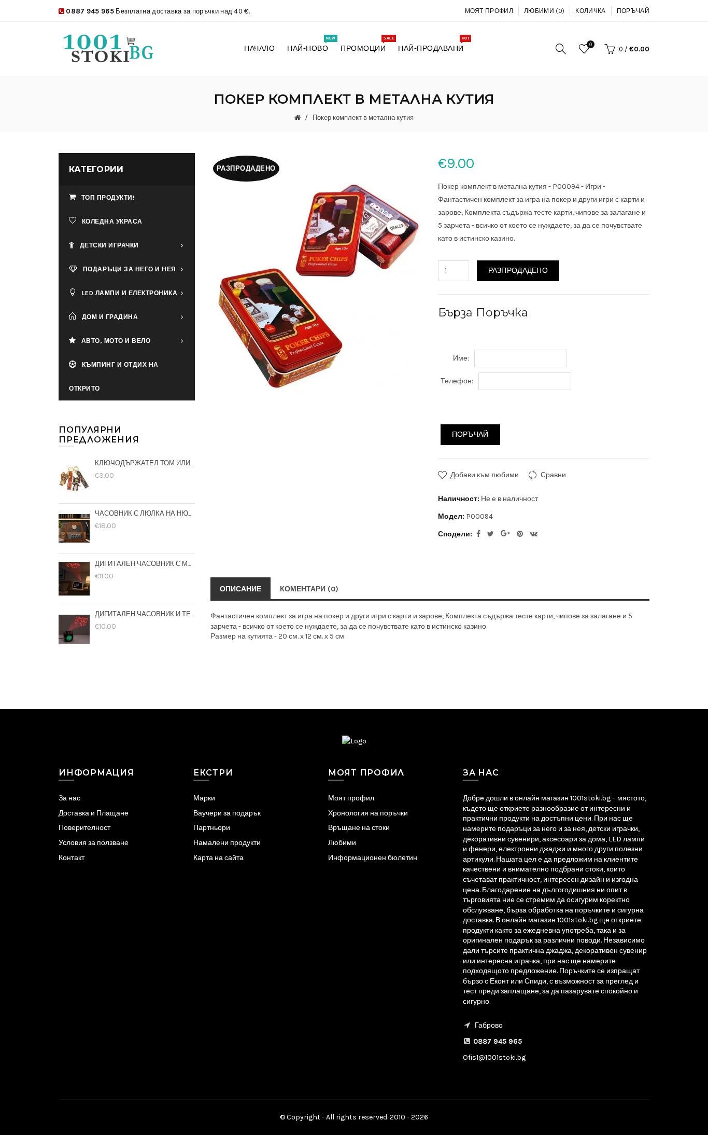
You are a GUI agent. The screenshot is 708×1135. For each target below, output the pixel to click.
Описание (240, 589)
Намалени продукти (227, 842)
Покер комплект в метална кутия (362, 117)
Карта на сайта (218, 857)
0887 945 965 (90, 11)
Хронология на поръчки (368, 813)
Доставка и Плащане (94, 813)
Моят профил (489, 11)
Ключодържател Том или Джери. (145, 463)
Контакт (71, 857)
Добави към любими (484, 474)
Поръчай (633, 11)
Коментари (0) (309, 589)
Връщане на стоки (359, 827)
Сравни (553, 474)
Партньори (211, 827)
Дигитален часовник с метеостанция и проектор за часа (145, 564)
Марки (204, 798)
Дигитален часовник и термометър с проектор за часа (145, 614)
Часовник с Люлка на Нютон (145, 513)
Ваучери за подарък (227, 813)
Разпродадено (518, 270)
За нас (69, 798)
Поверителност (84, 827)
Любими (342, 842)
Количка (590, 11)
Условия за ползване (94, 842)
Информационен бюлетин (372, 857)
